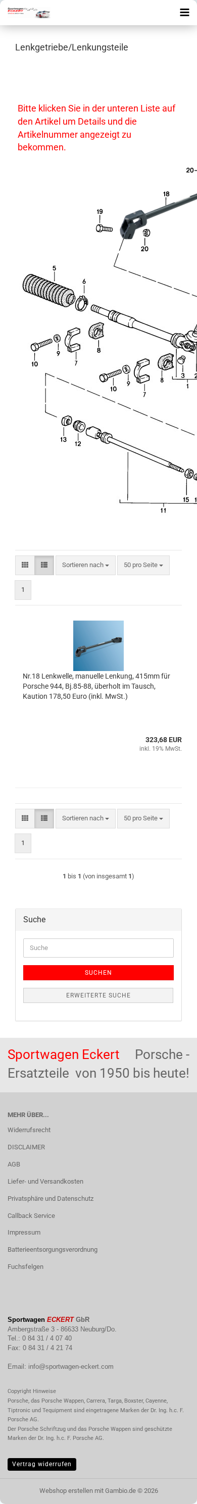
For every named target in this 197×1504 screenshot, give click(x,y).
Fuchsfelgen (25, 1266)
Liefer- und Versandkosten (45, 1181)
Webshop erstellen (66, 1490)
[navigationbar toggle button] (184, 12)
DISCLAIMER (26, 1147)
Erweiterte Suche (98, 995)
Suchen (98, 972)
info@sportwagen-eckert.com (71, 1366)
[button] (25, 565)
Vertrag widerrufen (42, 1464)
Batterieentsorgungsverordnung (52, 1249)
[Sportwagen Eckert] (25, 12)
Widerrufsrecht (29, 1130)
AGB (14, 1164)
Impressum (24, 1232)
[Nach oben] (169, 1488)
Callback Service (31, 1215)
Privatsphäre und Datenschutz (50, 1198)
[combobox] (86, 565)
